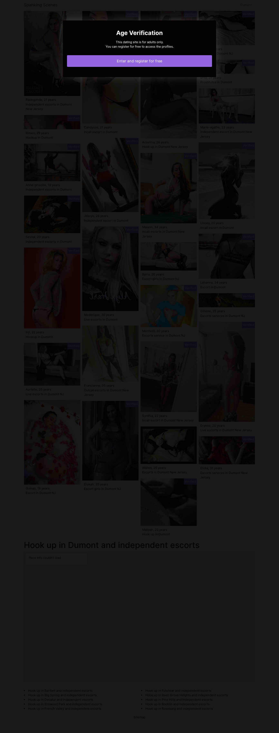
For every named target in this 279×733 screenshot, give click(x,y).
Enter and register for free (139, 61)
